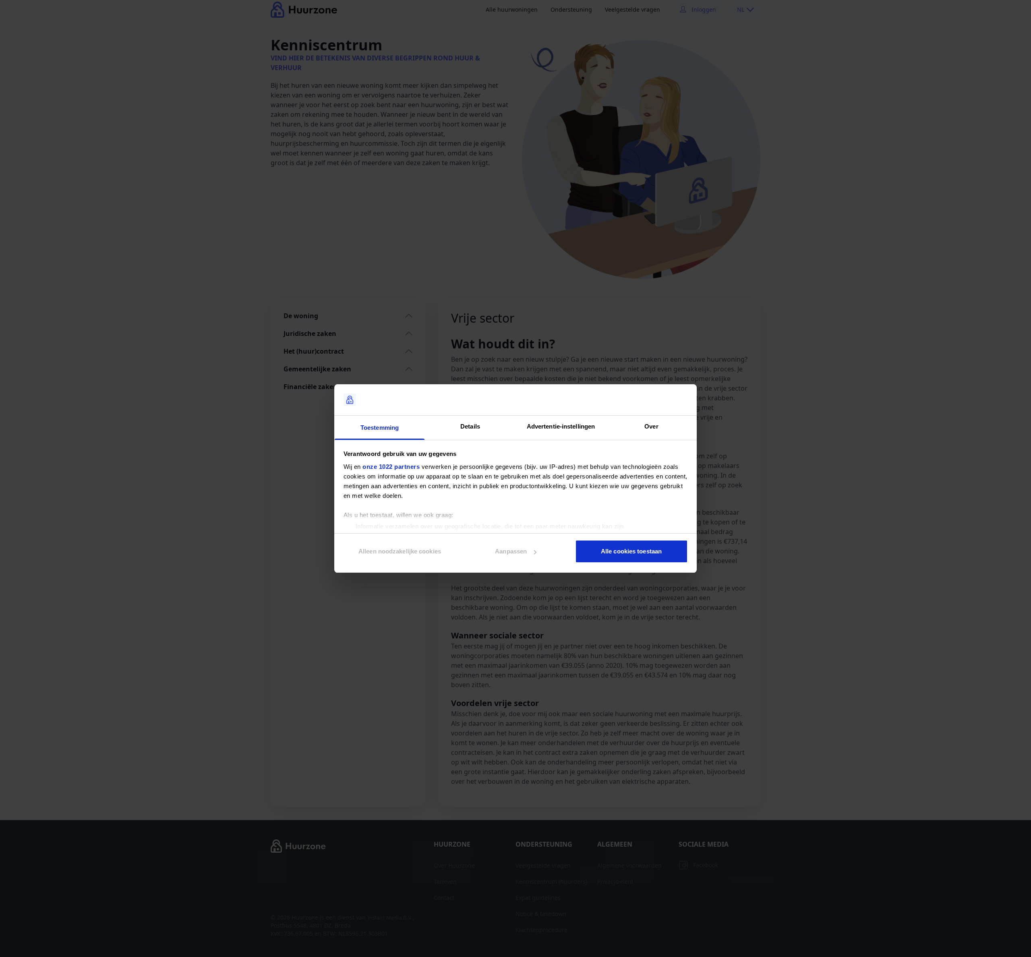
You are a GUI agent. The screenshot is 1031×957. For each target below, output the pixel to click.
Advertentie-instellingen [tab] (561, 426)
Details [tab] (470, 426)
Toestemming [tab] (379, 427)
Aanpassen (511, 551)
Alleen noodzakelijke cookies (399, 551)
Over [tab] (651, 426)
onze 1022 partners (391, 466)
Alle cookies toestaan (631, 551)
